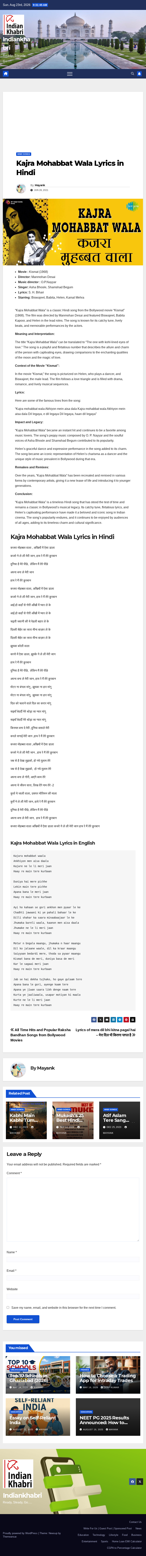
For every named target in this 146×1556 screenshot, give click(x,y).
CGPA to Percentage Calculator (124, 1547)
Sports (104, 1541)
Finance (85, 1370)
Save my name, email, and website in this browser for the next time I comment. (63, 1307)
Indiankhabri (22, 1495)
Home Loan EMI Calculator (127, 1541)
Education (16, 1412)
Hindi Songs (23, 154)
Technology (99, 1535)
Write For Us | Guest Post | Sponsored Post (107, 1528)
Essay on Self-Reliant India (33, 1420)
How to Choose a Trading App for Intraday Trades (108, 1378)
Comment (14, 1173)
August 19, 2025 (93, 1429)
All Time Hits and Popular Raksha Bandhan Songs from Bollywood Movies (40, 1035)
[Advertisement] (73, 118)
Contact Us (135, 1522)
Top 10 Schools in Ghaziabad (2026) (29, 1378)
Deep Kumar (111, 1387)
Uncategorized (19, 1370)
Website (12, 1289)
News (139, 1528)
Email (11, 1270)
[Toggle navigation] (70, 73)
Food (125, 1535)
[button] (132, 73)
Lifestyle (113, 1535)
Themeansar (9, 1536)
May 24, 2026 (21, 1387)
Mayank (40, 185)
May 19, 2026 (91, 1387)
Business (136, 1535)
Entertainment (89, 1541)
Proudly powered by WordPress (20, 1533)
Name (12, 1252)
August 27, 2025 (23, 1429)
